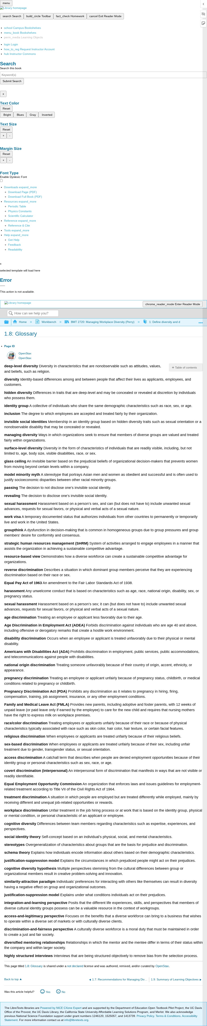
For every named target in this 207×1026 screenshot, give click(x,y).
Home (22, 322)
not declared (75, 966)
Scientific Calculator (20, 215)
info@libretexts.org (75, 1020)
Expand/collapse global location (201, 321)
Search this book (10, 68)
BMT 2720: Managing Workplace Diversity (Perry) (102, 322)
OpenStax (25, 353)
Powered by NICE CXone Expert (61, 1007)
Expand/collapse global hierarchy (9, 322)
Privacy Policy (145, 1016)
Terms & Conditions (168, 1016)
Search (10, 313)
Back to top (11, 979)
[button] (14, 244)
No (63, 992)
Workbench (49, 322)
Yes (48, 992)
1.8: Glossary (34, 966)
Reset (6, 108)
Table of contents (186, 367)
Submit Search (12, 81)
